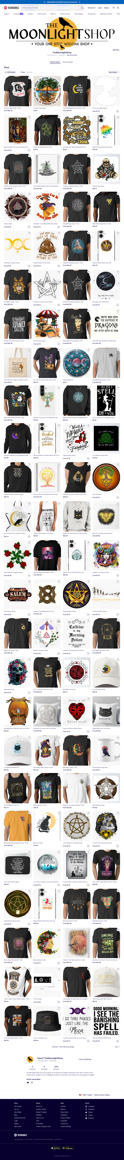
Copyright (64, 1121)
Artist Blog (39, 1123)
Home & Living (65, 14)
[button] (62, 2)
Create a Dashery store (43, 1126)
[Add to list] (29, 78)
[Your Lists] (114, 8)
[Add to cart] (117, 111)
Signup (16, 1123)
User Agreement (18, 1139)
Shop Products (55, 62)
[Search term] (82, 7)
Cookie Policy (58, 1139)
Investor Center (41, 1109)
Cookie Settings (66, 1126)
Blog (15, 1115)
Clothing (18, 14)
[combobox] (52, 7)
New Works (18, 1112)
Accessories (91, 14)
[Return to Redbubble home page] (11, 7)
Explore (6, 14)
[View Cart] (118, 8)
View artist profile (72, 55)
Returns (63, 1109)
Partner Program (41, 1112)
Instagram (91, 1106)
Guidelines (64, 1115)
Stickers (30, 14)
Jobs (37, 1121)
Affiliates (39, 1115)
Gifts (118, 14)
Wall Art (53, 14)
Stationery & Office (106, 14)
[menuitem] (6, 13)
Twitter (90, 1112)
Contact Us (64, 1123)
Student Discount (19, 1118)
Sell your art (40, 1118)
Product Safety (65, 1118)
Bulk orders (18, 1126)
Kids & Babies (78, 14)
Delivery (63, 1106)
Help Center (64, 1112)
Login (16, 1121)
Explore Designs (68, 62)
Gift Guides (18, 1106)
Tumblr (90, 1115)
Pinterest (91, 1118)
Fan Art (16, 1109)
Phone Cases (42, 14)
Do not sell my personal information (43, 1139)
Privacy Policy (28, 1139)
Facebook (91, 1109)
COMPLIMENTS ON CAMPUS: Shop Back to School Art (62, 2)
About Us (39, 1106)
